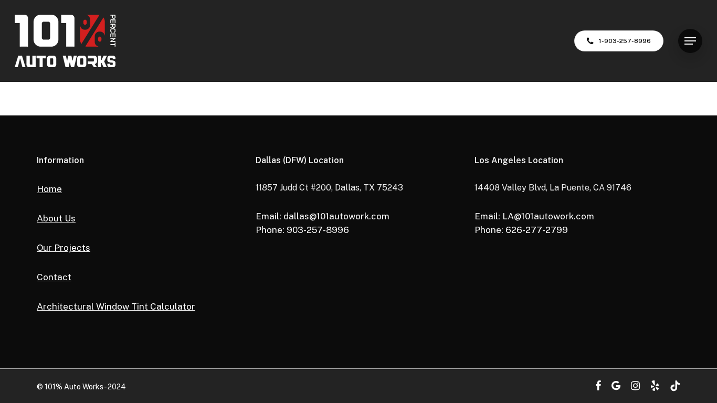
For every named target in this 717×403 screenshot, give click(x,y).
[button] (690, 41)
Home (49, 189)
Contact (54, 277)
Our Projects (63, 247)
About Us (56, 218)
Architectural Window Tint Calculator (116, 306)
